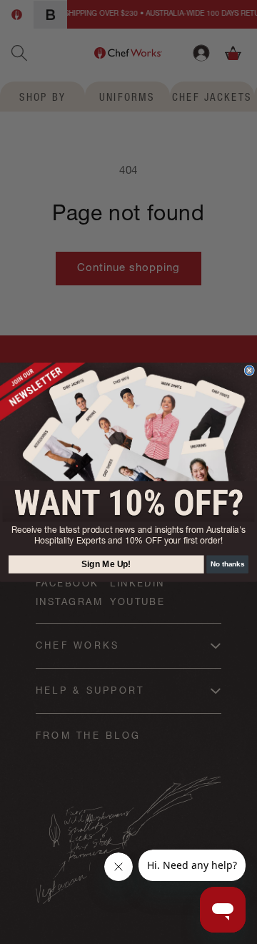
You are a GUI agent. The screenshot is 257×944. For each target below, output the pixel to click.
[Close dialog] (249, 370)
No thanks (227, 563)
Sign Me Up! (106, 564)
